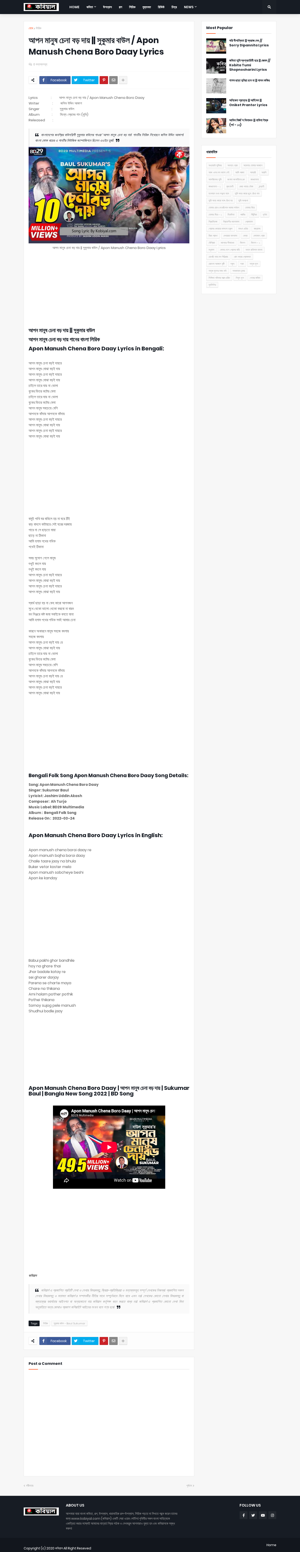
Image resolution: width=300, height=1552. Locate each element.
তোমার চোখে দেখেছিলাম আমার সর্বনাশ (224, 207)
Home (271, 1545)
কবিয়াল (59, 1548)
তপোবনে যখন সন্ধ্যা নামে (219, 193)
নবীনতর (29, 1485)
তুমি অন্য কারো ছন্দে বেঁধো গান (247, 193)
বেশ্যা (245, 236)
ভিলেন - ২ (255, 243)
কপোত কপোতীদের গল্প (236, 179)
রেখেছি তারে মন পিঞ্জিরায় (218, 257)
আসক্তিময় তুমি (215, 179)
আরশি (264, 172)
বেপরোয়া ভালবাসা (230, 236)
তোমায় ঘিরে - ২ (215, 214)
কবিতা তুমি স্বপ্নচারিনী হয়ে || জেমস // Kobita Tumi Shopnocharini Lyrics (249, 65)
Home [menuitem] (74, 7)
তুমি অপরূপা (243, 200)
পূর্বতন (189, 1485)
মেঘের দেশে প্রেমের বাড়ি (230, 250)
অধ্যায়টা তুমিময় (215, 165)
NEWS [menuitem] (189, 7)
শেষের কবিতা (255, 278)
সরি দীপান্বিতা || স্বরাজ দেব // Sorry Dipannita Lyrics (249, 43)
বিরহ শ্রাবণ (213, 236)
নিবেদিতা (231, 214)
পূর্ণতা (265, 214)
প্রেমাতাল (249, 221)
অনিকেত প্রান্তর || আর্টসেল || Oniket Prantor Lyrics (248, 102)
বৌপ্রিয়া (212, 243)
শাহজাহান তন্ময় (238, 271)
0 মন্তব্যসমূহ (40, 64)
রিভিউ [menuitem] (161, 7)
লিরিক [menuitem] (132, 7)
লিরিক (38, 28)
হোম (31, 28)
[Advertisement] (109, 289)
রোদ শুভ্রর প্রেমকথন (242, 257)
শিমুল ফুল (240, 278)
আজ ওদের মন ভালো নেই (219, 172)
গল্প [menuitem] (120, 7)
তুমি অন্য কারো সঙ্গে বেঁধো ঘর (220, 200)
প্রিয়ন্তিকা (213, 221)
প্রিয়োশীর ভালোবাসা (231, 221)
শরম (242, 264)
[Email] (113, 80)
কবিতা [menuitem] (89, 7)
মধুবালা (211, 250)
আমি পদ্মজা (239, 172)
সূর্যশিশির (212, 285)
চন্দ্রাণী (261, 186)
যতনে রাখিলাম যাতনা (254, 250)
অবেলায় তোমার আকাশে (253, 165)
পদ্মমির (242, 214)
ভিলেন (242, 243)
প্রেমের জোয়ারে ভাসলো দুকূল (220, 228)
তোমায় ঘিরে (250, 207)
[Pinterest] (104, 80)
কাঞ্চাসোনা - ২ (215, 186)
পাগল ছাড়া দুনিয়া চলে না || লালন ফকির (249, 80)
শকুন (232, 264)
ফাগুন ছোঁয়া (243, 228)
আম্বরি (253, 172)
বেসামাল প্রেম (259, 236)
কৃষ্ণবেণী (229, 186)
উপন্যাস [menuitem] (107, 7)
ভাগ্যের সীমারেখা (227, 243)
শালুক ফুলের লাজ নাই (218, 271)
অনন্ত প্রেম (233, 165)
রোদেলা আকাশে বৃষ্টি (217, 264)
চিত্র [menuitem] (174, 7)
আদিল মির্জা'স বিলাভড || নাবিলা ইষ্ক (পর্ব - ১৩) (248, 122)
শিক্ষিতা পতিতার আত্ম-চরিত (219, 278)
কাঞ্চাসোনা (255, 179)
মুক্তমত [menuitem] (146, 7)
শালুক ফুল (254, 264)
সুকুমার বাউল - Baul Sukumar (69, 1323)
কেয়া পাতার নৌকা (246, 186)
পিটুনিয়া (254, 214)
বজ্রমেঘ (257, 228)
